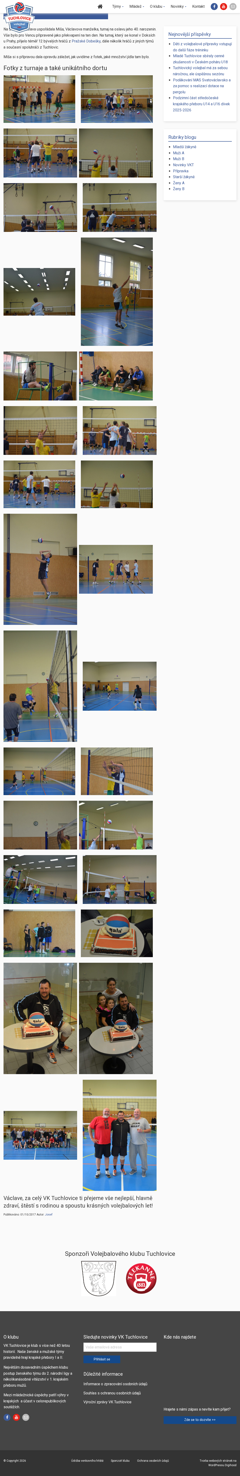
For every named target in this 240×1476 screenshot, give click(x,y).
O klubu (156, 6)
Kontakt (198, 6)
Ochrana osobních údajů (153, 1460)
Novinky (177, 6)
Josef (48, 1214)
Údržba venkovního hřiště (87, 1460)
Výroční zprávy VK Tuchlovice (107, 1402)
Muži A (178, 153)
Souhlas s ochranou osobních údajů (112, 1393)
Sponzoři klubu (120, 1460)
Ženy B (178, 189)
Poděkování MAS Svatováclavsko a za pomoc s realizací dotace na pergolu (202, 86)
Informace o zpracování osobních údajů (115, 1384)
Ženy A (178, 183)
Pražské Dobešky (86, 41)
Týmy (116, 6)
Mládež (135, 6)
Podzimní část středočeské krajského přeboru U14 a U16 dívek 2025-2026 (201, 104)
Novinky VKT (183, 165)
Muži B (178, 159)
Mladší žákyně (184, 147)
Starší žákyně (184, 177)
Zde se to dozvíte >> (200, 1420)
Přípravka (180, 171)
